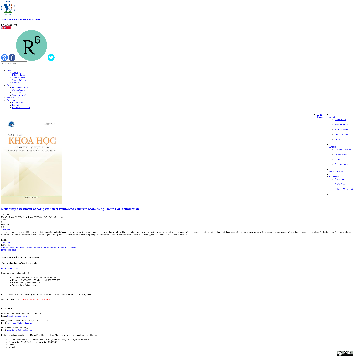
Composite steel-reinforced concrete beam (19, 247)
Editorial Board (19, 75)
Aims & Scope (18, 78)
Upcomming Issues (20, 88)
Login (319, 114)
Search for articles (20, 95)
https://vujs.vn (23, 347)
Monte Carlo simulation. (67, 247)
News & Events (13, 97)
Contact (15, 83)
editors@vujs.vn (22, 344)
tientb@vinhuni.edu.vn (17, 316)
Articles (10, 85)
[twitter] (51, 60)
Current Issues (18, 90)
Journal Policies (19, 80)
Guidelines (11, 100)
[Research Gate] (32, 60)
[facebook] (12, 60)
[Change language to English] (3, 28)
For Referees (17, 105)
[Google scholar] (5, 60)
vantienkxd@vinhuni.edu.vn (19, 323)
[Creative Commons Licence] (345, 355)
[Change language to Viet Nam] (8, 28)
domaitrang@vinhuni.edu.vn (19, 330)
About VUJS (18, 73)
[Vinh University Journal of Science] (8, 14)
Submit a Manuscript (21, 107)
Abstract (6, 229)
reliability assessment (47, 247)
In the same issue (8, 250)
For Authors (17, 102)
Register (320, 117)
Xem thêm (5, 242)
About (9, 70)
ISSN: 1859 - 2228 (9, 268)
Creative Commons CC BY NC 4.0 (36, 299)
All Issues (16, 92)
